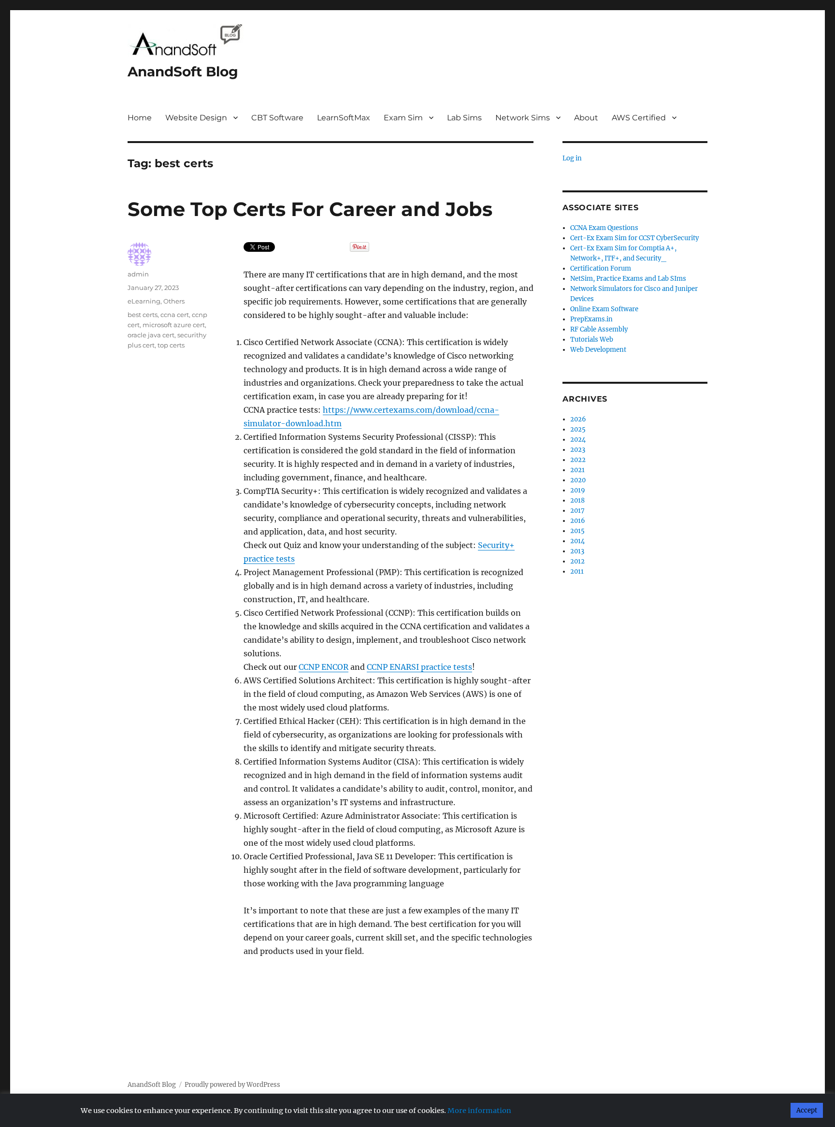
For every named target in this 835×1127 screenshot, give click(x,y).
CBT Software (277, 117)
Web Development (598, 350)
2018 (577, 500)
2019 (577, 490)
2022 (578, 460)
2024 (578, 439)
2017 (577, 510)
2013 (577, 551)
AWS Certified (639, 117)
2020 (578, 480)
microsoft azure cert (174, 325)
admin (138, 274)
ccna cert (174, 314)
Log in (572, 158)
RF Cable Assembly (599, 329)
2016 (577, 521)
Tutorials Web (591, 339)
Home (140, 117)
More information (479, 1110)
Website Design (196, 117)
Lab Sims (464, 117)
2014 (577, 541)
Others (174, 301)
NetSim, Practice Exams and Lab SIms (628, 279)
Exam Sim (403, 117)
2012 (577, 561)
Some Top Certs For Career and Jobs (310, 209)
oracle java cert (151, 335)
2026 (578, 419)
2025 (578, 429)
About (586, 117)
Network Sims (522, 117)
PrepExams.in (591, 319)
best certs (143, 314)
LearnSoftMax (343, 117)
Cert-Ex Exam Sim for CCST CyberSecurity (634, 238)
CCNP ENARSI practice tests (419, 667)
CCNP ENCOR (323, 667)
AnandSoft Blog (183, 71)
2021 (577, 470)
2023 (577, 450)
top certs (171, 345)
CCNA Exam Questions (604, 228)
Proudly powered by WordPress (232, 1085)
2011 (577, 571)
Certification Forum (600, 268)
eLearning (144, 301)
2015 (577, 531)
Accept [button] (806, 1110)
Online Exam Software (604, 309)
